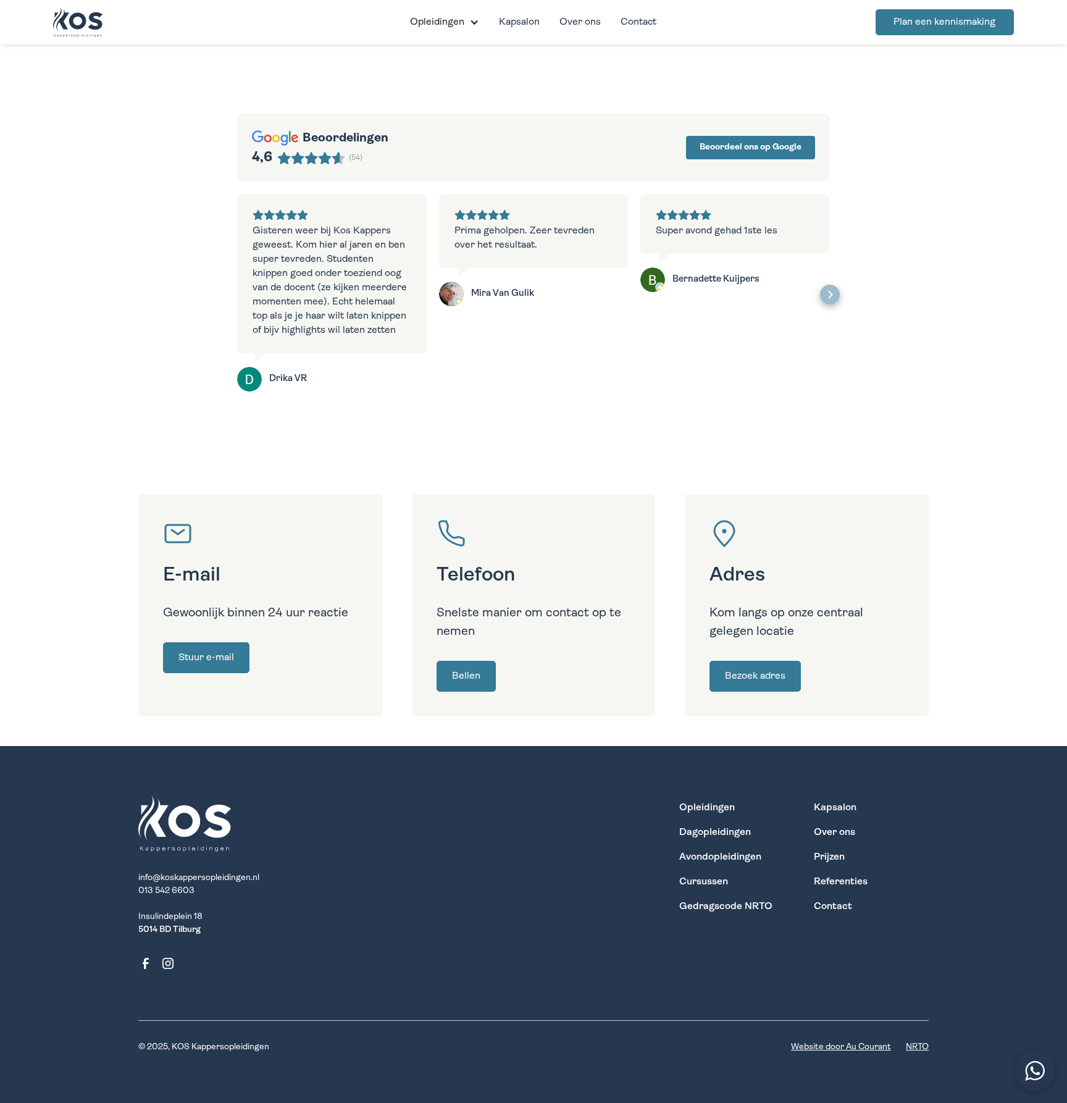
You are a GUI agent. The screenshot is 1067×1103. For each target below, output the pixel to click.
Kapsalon (519, 22)
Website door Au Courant (841, 1047)
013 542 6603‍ (166, 890)
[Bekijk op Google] (249, 379)
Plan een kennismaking (944, 22)
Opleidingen (707, 808)
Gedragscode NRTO (725, 907)
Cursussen (703, 882)
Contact (638, 22)
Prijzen (829, 857)
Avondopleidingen (720, 857)
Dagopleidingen (715, 832)
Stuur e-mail (206, 658)
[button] (444, 22)
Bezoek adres (755, 676)
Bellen (466, 676)
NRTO (917, 1047)
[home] (131, 22)
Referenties (841, 882)
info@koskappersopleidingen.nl (198, 878)
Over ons (580, 22)
